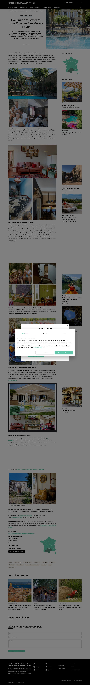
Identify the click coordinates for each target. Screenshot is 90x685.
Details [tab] (45, 333)
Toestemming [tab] (25, 333)
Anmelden (35, 356)
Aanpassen (44, 352)
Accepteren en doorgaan (64, 352)
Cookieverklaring (37, 347)
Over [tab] (65, 333)
